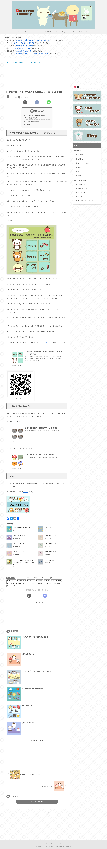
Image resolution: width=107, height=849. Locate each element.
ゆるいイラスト (22, 580)
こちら (25, 492)
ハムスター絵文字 (22, 583)
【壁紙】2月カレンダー (50, 552)
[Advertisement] (36, 76)
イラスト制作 (12, 583)
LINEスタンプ (12, 577)
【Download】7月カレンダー (23, 51)
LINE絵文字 (37, 577)
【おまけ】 (28, 124)
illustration (21, 577)
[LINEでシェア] (49, 102)
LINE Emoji (29, 577)
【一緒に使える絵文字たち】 (34, 121)
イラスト (48, 580)
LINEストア (48, 342)
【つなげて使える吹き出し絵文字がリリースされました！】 (36, 117)
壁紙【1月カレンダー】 (50, 560)
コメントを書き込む (37, 802)
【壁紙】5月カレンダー (50, 543)
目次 (36, 111)
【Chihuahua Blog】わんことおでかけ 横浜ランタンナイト (34, 40)
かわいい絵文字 (56, 577)
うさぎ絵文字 (47, 577)
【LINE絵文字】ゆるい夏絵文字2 (21, 527)
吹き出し (49, 583)
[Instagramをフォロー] (45, 596)
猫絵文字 (11, 585)
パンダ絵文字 (32, 583)
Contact (59, 843)
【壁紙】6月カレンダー (19, 543)
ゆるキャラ (40, 580)
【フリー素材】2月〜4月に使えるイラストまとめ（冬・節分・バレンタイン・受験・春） (24, 562)
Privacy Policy (50, 843)
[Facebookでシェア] (37, 102)
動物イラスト (41, 583)
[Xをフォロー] (29, 596)
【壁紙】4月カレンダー (19, 552)
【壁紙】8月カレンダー (50, 527)
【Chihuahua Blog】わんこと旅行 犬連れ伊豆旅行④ (31, 53)
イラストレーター (57, 580)
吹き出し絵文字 (57, 583)
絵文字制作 (18, 585)
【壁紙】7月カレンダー (50, 535)
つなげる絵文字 (12, 580)
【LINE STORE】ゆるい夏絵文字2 (24, 43)
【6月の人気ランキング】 (22, 48)
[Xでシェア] (25, 102)
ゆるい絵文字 (32, 580)
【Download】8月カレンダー (23, 45)
